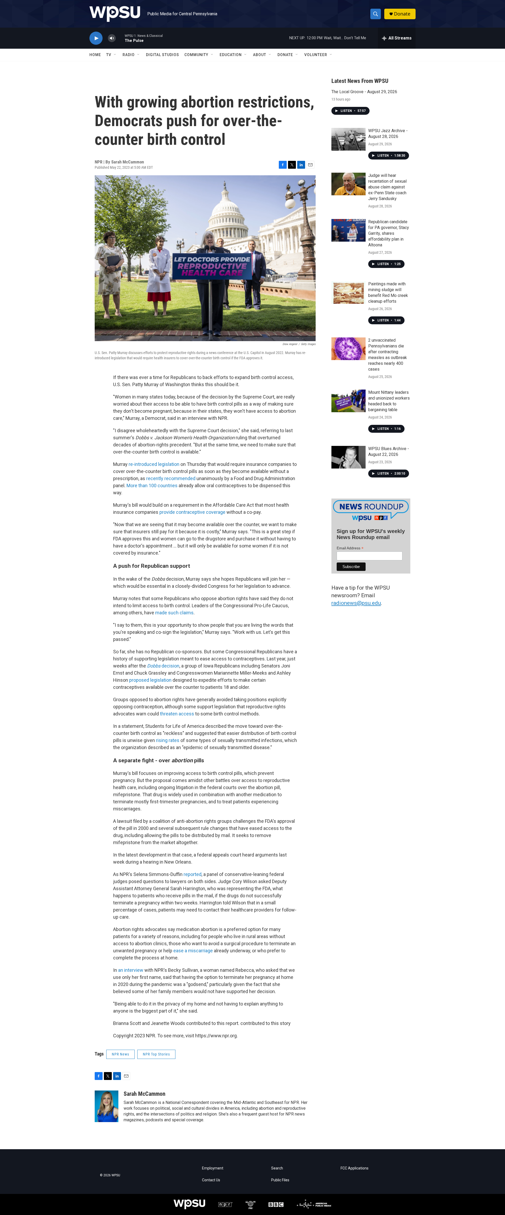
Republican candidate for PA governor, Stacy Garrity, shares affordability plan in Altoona (388, 233)
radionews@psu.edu (356, 603)
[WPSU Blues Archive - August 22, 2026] (348, 457)
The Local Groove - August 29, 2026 (364, 91)
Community (196, 55)
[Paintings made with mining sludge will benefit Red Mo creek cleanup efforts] (348, 292)
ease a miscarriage (193, 950)
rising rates (167, 740)
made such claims (174, 612)
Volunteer (315, 55)
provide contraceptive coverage (192, 512)
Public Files (280, 1180)
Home (95, 55)
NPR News (120, 1054)
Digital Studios (162, 55)
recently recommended (170, 478)
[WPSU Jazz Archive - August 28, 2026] (348, 139)
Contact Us (211, 1180)
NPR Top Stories (156, 1054)
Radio (129, 55)
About (259, 55)
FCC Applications (354, 1168)
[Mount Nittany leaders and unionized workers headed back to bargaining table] (348, 401)
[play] (96, 38)
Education (231, 55)
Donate (402, 14)
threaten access (177, 713)
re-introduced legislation (154, 464)
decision (163, 666)
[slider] (120, 38)
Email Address (350, 548)
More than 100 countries (152, 485)
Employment (212, 1168)
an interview (130, 970)
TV (108, 55)
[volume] (111, 38)
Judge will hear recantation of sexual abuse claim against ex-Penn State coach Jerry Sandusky (387, 187)
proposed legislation (150, 680)
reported (192, 874)
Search (277, 1168)
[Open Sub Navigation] (115, 55)
